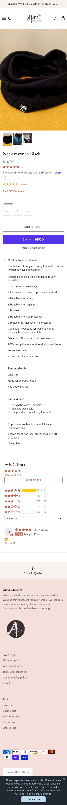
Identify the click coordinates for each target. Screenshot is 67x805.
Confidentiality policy (15, 678)
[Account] (55, 18)
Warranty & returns (13, 666)
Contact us (9, 722)
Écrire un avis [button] (33, 480)
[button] (11, 167)
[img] (23, 530)
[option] (33, 80)
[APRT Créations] (34, 18)
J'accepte (33, 799)
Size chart (8, 705)
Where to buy (11, 716)
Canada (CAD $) (15, 772)
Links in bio (9, 728)
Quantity (8, 204)
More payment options (33, 247)
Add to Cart (33, 227)
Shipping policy (12, 660)
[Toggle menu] (4, 18)
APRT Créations (15, 191)
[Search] (12, 18)
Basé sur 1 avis (12, 475)
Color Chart (9, 711)
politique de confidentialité (36, 793)
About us (8, 683)
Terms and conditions (15, 672)
